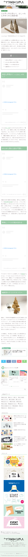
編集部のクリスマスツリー (12, 66)
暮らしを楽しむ (4, 10)
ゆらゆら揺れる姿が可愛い (12, 62)
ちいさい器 (19, 399)
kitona (23, 273)
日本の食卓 (19, 401)
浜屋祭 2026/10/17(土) (19, 429)
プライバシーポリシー (10, 553)
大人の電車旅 (12, 399)
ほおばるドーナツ (5, 401)
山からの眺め (5, 403)
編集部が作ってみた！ (13, 403)
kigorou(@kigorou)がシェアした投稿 (14, 122)
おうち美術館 (21, 397)
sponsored (21, 403)
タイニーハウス (5, 399)
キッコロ (8, 127)
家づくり (10, 397)
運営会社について (19, 553)
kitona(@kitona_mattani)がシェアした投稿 (14, 268)
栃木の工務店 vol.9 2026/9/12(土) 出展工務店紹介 (20, 424)
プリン (16, 397)
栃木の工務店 (5, 397)
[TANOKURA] (14, 4)
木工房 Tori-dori (8, 201)
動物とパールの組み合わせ (12, 64)
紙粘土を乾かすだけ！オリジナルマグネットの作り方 (20, 417)
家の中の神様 (13, 401)
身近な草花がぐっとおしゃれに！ (14, 60)
